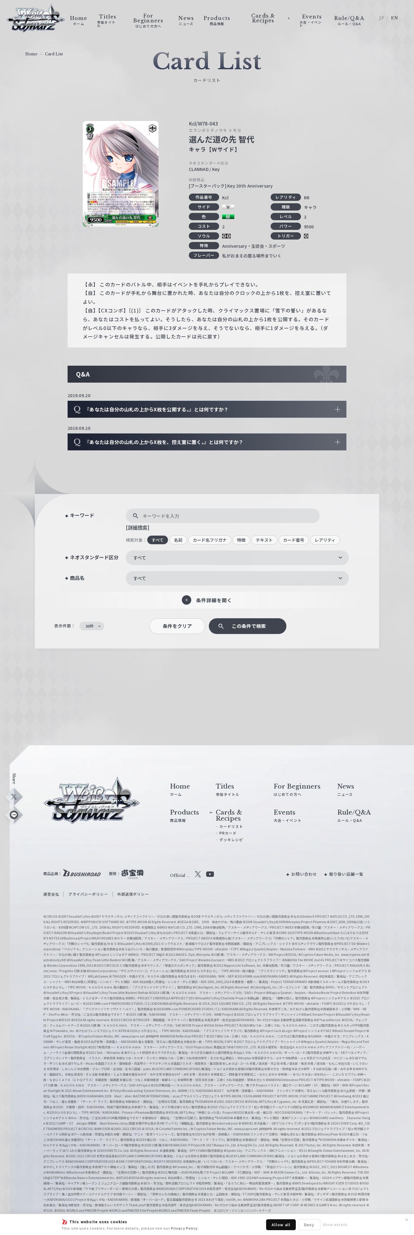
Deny (309, 1224)
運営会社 (51, 894)
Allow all (281, 1224)
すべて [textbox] (139, 557)
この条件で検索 (249, 625)
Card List (54, 54)
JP (381, 18)
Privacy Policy (184, 1228)
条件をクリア (177, 625)
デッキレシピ (231, 839)
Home (31, 54)
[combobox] (237, 558)
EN (394, 18)
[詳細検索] (137, 527)
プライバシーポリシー (88, 894)
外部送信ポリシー (133, 894)
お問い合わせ (304, 874)
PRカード (228, 832)
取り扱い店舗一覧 (346, 874)
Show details (335, 1224)
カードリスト (231, 826)
